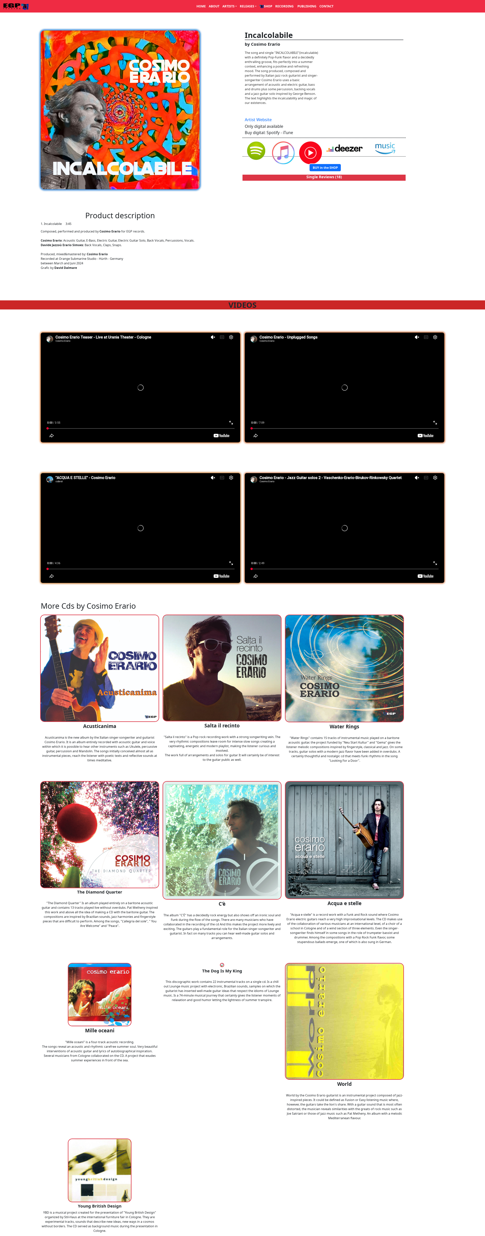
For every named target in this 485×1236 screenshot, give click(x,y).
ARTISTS (228, 6)
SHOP (268, 6)
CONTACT (326, 6)
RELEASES (247, 6)
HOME (201, 6)
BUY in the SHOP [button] (325, 168)
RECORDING (284, 6)
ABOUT (214, 6)
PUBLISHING (306, 6)
